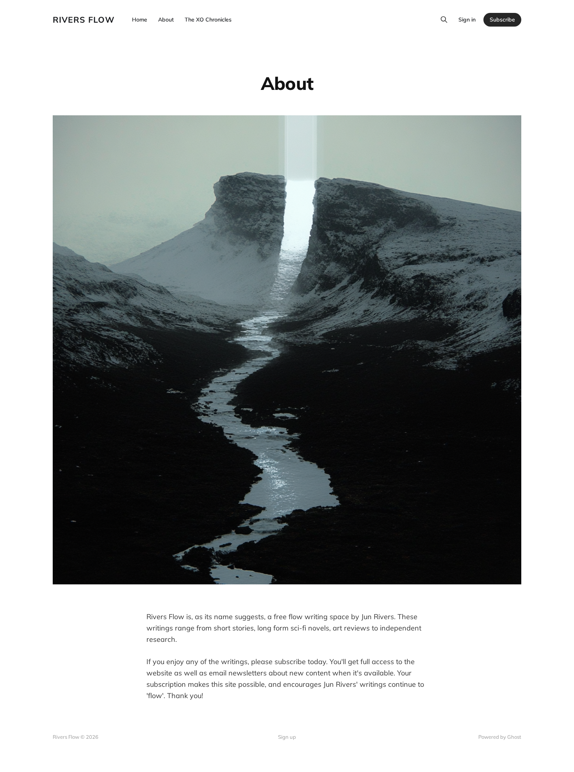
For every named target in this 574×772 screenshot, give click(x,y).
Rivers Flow (84, 20)
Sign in (467, 19)
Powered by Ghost (499, 737)
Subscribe (502, 19)
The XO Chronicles (208, 19)
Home (139, 19)
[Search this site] (444, 19)
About (166, 19)
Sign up (287, 737)
